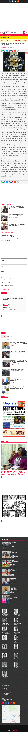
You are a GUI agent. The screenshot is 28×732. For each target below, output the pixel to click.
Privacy (20, 727)
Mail (24, 727)
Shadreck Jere (5, 641)
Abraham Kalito (4, 47)
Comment (3, 243)
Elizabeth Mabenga (17, 658)
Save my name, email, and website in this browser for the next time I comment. (13, 279)
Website (2, 271)
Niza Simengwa (5, 676)
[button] (24, 32)
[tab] (3, 336)
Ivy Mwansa (4, 667)
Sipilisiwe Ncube (17, 614)
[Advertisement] (14, 17)
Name (2, 260)
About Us (11, 727)
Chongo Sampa (17, 649)
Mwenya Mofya (5, 632)
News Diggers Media (17, 730)
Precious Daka (5, 658)
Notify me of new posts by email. (10, 285)
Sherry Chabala (5, 649)
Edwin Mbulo (16, 667)
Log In (10, 35)
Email (2, 266)
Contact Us (16, 727)
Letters (3, 727)
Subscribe (4, 35)
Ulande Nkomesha (17, 623)
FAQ (7, 35)
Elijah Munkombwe (17, 632)
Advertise (7, 727)
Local (26, 53)
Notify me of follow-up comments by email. (12, 282)
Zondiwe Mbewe (5, 623)
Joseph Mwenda (5, 614)
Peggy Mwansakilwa (18, 641)
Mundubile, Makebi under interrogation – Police (14, 40)
